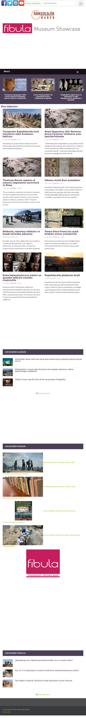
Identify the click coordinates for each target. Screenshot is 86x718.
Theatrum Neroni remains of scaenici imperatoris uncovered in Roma (21, 182)
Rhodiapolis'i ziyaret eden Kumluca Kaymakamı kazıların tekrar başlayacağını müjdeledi (44, 370)
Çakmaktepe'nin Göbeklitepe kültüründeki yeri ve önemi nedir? (44, 660)
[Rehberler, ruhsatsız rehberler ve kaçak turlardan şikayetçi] (22, 218)
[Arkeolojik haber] (43, 14)
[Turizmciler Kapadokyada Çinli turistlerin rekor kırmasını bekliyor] (22, 118)
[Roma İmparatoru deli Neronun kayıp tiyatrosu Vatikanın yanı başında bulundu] (64, 118)
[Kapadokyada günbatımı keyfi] (64, 262)
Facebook (4, 3)
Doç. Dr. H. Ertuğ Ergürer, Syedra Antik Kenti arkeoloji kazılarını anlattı (47, 670)
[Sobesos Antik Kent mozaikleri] (64, 167)
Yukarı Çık (6, 712)
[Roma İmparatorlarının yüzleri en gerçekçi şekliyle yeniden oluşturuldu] (22, 262)
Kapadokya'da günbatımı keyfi (62, 275)
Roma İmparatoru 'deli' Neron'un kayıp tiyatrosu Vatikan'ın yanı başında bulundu (63, 134)
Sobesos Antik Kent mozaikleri (62, 180)
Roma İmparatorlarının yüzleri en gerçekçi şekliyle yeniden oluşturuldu (22, 278)
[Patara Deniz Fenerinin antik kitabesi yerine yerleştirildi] (64, 218)
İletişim (36, 3)
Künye (28, 3)
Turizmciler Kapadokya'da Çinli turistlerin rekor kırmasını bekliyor (21, 134)
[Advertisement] (43, 52)
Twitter (10, 3)
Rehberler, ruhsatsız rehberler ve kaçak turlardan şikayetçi (21, 232)
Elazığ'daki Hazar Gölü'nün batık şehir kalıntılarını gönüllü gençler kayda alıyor (48, 360)
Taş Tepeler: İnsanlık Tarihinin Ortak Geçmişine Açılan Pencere (43, 680)
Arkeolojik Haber (23, 709)
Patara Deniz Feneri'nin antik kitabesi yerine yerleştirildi (61, 232)
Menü (7, 71)
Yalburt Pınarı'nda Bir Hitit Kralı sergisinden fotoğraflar (40, 379)
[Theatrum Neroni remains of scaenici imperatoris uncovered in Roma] (22, 167)
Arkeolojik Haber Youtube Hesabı (21, 3)
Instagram (15, 3)
